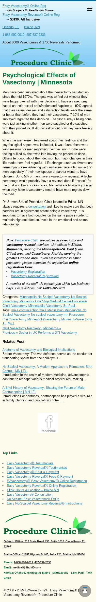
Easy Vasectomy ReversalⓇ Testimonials (37, 467)
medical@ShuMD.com (27, 567)
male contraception (25, 310)
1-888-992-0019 (13, 35)
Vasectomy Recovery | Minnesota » (31, 328)
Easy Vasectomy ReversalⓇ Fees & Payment (40, 476)
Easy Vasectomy (62, 590)
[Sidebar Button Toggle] (89, 9)
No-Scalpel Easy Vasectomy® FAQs (33, 499)
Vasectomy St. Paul (61, 306)
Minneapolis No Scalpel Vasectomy (45, 297)
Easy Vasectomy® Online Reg (24, 6)
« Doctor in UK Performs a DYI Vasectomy (39, 332)
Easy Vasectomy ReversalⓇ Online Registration (41, 485)
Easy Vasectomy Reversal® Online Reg (31, 15)
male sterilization (51, 310)
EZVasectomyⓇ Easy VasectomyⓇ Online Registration (47, 481)
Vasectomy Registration (28, 271)
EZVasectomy (35, 590)
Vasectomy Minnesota (60, 319)
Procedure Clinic (26, 240)
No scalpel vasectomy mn (50, 314)
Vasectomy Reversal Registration (35, 276)
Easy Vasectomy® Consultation (29, 494)
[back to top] (85, 591)
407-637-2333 (36, 35)
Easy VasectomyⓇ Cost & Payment (33, 472)
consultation (37, 206)
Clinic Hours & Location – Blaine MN (33, 490)
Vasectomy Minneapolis (28, 306)
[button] (89, 9)
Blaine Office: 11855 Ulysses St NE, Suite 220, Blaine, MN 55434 (44, 554)
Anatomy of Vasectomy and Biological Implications (38, 349)
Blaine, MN (32, 27)
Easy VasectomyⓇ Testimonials (30, 463)
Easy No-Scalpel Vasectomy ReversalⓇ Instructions (44, 503)
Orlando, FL (10, 27)
